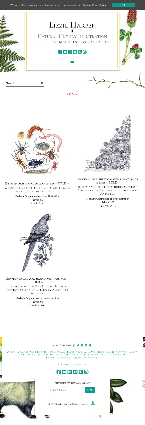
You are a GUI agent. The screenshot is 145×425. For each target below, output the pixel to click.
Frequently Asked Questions (63, 357)
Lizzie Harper (72, 25)
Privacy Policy (92, 357)
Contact (121, 351)
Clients (133, 351)
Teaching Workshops (113, 354)
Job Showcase (57, 351)
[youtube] (65, 51)
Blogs (70, 351)
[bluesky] (75, 51)
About (11, 351)
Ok (123, 5)
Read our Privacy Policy (94, 5)
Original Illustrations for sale (95, 351)
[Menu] (72, 61)
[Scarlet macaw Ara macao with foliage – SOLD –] (37, 243)
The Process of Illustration (81, 354)
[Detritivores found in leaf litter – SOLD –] (37, 150)
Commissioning (38, 351)
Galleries (22, 351)
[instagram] (84, 51)
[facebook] (60, 51)
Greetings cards (31, 354)
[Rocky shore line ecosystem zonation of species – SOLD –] (108, 144)
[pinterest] (80, 51)
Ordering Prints (53, 354)
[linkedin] (70, 51)
